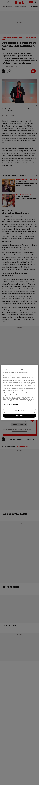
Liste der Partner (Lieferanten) (10, 404)
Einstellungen (19, 410)
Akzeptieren (19, 415)
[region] (19, 392)
